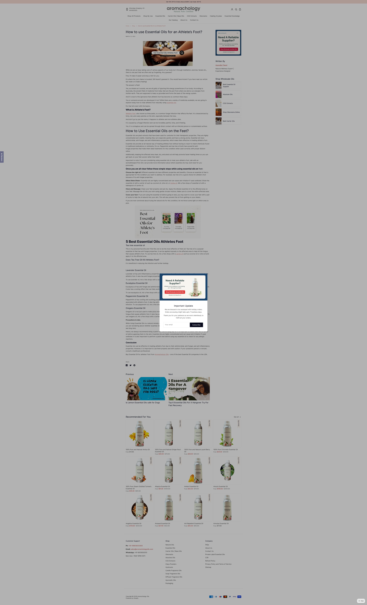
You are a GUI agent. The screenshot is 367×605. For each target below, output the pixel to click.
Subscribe (196, 325)
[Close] (205, 276)
